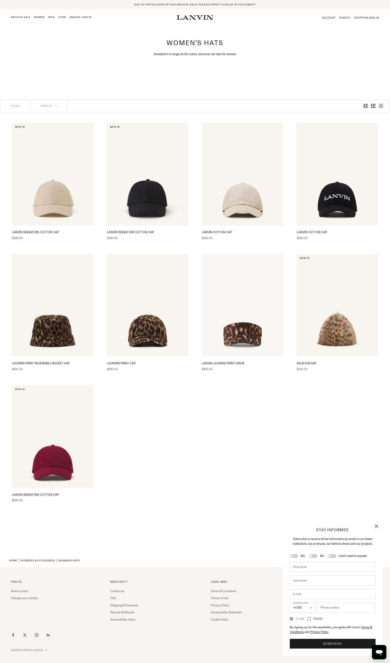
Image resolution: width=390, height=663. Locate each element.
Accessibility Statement (226, 612)
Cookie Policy (219, 619)
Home (13, 560)
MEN (51, 17)
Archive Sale (20, 17)
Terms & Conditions (223, 591)
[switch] (294, 556)
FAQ (113, 598)
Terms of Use (219, 598)
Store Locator (19, 591)
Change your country (24, 598)
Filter (15, 105)
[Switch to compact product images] (381, 106)
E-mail (300, 618)
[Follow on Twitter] (25, 635)
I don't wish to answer (353, 556)
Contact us (117, 591)
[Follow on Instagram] (36, 635)
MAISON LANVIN (81, 17)
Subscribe (332, 643)
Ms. (303, 556)
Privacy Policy (319, 632)
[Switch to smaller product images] (373, 106)
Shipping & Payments (124, 605)
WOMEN (39, 17)
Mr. (322, 556)
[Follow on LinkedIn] (48, 635)
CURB (62, 17)
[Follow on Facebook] (13, 635)
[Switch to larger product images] (366, 106)
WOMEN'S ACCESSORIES (38, 560)
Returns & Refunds (122, 612)
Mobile (318, 618)
